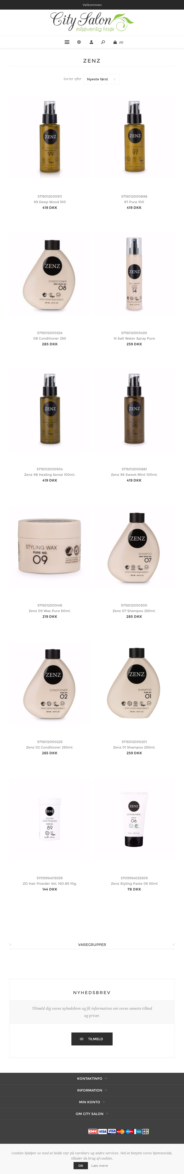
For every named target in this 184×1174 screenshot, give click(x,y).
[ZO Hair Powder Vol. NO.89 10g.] (49, 819)
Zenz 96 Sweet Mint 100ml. (134, 474)
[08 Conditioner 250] (49, 273)
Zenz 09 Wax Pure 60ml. (50, 611)
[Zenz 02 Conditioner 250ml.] (49, 682)
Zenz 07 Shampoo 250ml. (134, 611)
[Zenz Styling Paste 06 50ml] (134, 819)
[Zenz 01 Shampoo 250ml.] (134, 682)
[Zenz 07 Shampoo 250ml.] (134, 546)
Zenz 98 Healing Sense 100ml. (49, 474)
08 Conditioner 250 (49, 338)
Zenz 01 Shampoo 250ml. (134, 747)
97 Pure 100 (134, 202)
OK (80, 1166)
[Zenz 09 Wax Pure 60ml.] (49, 546)
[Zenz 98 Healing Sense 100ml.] (49, 410)
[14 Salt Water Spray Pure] (134, 273)
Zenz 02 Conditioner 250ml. (49, 747)
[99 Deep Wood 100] (49, 137)
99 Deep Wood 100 (50, 202)
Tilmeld (95, 1039)
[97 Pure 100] (134, 137)
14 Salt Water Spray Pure (134, 338)
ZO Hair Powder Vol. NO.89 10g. (50, 883)
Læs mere (99, 1165)
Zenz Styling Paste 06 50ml (134, 883)
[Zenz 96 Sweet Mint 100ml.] (134, 410)
